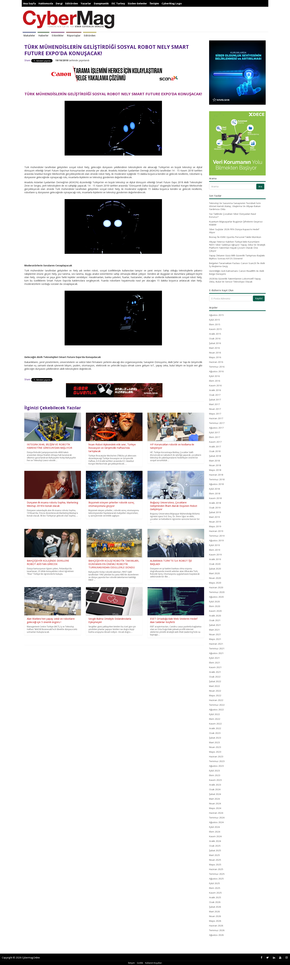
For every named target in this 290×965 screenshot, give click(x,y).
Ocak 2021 (215, 620)
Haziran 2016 (216, 361)
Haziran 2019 (216, 531)
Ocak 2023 (215, 733)
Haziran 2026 (216, 925)
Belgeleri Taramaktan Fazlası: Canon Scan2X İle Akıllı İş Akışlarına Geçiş (237, 265)
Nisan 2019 (215, 521)
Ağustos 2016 (216, 371)
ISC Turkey (118, 3)
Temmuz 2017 (217, 423)
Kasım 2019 (215, 554)
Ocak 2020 (215, 563)
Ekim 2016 (214, 380)
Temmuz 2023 (217, 761)
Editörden (71, 3)
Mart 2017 (214, 404)
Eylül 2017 (214, 432)
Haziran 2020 (216, 587)
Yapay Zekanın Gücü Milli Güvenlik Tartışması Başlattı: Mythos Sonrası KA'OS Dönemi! (237, 257)
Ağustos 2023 (216, 765)
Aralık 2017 (215, 446)
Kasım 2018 (215, 498)
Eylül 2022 (214, 714)
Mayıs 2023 (215, 751)
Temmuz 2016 (217, 366)
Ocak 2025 (215, 845)
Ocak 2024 (215, 789)
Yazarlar (86, 3)
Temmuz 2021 (217, 648)
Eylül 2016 (214, 376)
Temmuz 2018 (217, 479)
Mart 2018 (214, 460)
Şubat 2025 (215, 850)
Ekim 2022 (214, 718)
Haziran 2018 (216, 474)
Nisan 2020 (215, 578)
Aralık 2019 (215, 559)
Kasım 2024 (215, 836)
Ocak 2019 (215, 507)
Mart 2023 (214, 742)
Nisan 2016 (215, 352)
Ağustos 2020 (216, 596)
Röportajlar (74, 35)
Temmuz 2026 (217, 930)
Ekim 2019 (214, 549)
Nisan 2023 (215, 747)
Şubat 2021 (215, 625)
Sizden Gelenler (137, 3)
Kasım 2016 (215, 385)
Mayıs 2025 (215, 864)
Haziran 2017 (216, 418)
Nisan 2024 (215, 803)
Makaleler (29, 35)
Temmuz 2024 (217, 817)
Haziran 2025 (216, 869)
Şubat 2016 (215, 343)
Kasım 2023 (215, 779)
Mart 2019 (214, 516)
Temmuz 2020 (217, 592)
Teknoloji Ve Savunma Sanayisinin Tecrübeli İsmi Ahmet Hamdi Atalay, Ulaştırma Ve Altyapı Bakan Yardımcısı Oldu (235, 206)
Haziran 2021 (216, 643)
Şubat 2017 (215, 399)
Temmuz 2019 (217, 535)
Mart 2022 (214, 686)
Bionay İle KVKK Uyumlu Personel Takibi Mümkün (235, 237)
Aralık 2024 (215, 841)
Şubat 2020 (215, 568)
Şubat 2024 (215, 794)
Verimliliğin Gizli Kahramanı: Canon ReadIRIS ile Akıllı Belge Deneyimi (236, 272)
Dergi (59, 3)
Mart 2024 (214, 798)
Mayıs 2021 (215, 639)
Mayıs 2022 (215, 695)
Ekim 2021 (214, 662)
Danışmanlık (101, 3)
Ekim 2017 (214, 437)
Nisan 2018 (215, 465)
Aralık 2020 (215, 615)
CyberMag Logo (172, 3)
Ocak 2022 (215, 676)
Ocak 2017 (215, 394)
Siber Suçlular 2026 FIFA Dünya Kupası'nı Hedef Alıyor (234, 231)
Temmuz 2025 (217, 873)
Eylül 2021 (214, 657)
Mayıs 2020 (215, 582)
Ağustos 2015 (216, 315)
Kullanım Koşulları (153, 962)
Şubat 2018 (215, 455)
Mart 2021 (214, 629)
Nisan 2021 (215, 634)
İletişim (154, 3)
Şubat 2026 (215, 906)
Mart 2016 (214, 347)
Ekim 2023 (214, 775)
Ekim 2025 (214, 888)
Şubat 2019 (215, 512)
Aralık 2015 (215, 333)
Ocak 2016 (215, 338)
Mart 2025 (214, 855)
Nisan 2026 (215, 916)
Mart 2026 (214, 911)
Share (27, 60)
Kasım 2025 (215, 892)
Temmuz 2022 (217, 704)
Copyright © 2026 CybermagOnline (21, 957)
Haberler (43, 35)
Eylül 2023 (214, 770)
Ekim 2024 (214, 831)
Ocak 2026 (215, 902)
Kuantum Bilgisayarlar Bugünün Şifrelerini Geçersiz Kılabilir (236, 223)
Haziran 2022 (216, 700)
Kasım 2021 (215, 667)
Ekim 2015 (214, 324)
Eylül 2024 (214, 826)
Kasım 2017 (215, 441)
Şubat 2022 (215, 681)
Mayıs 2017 (215, 413)
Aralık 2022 (215, 728)
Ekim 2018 (214, 493)
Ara (260, 186)
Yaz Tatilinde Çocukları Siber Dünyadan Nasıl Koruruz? (232, 215)
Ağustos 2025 (216, 878)
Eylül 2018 (214, 488)
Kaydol (258, 298)
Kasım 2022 (215, 723)
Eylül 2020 (214, 601)
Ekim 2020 (214, 606)
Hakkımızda (45, 3)
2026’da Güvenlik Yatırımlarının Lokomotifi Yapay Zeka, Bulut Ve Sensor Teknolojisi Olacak (235, 280)
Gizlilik (140, 962)
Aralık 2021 (215, 671)
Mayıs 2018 (215, 470)
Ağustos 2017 (216, 427)
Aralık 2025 (215, 897)
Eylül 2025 (214, 883)
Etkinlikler (58, 35)
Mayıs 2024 (215, 808)
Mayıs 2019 (215, 526)
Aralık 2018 (215, 502)
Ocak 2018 (215, 451)
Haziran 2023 (216, 756)
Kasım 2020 (215, 610)
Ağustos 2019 (216, 540)
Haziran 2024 (216, 812)
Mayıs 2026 (215, 920)
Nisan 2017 (215, 408)
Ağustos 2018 (216, 484)
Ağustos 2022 (216, 709)
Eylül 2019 (214, 545)
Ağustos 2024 (216, 822)
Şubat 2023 (215, 737)
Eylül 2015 (214, 319)
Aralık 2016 (215, 390)
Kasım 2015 (215, 329)
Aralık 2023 (215, 784)
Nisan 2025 (215, 859)
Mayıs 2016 (215, 357)
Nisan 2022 (215, 690)
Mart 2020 (214, 573)
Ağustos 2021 (216, 653)
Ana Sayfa (29, 3)
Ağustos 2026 (216, 934)
